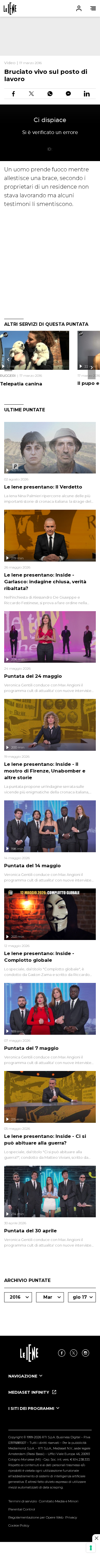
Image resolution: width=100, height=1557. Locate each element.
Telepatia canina (21, 384)
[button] (50, 8)
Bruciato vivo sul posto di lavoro (45, 75)
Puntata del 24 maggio (33, 676)
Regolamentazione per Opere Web (35, 1517)
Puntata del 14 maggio (32, 865)
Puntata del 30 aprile (30, 1230)
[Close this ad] (96, 1538)
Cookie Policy (18, 1525)
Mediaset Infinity (29, 1392)
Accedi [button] (79, 8)
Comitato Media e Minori (58, 1501)
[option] (50, 1381)
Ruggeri (8, 375)
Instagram (85, 1353)
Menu (93, 8)
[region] (50, 36)
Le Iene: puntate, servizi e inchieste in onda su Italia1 (10, 8)
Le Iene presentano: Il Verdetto (43, 487)
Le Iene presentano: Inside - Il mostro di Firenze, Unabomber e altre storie (44, 770)
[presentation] (8, 359)
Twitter (73, 1353)
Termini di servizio (22, 1501)
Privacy (71, 1517)
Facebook (61, 1353)
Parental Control (21, 1509)
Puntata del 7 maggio (31, 1048)
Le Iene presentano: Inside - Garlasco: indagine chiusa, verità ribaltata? (45, 581)
